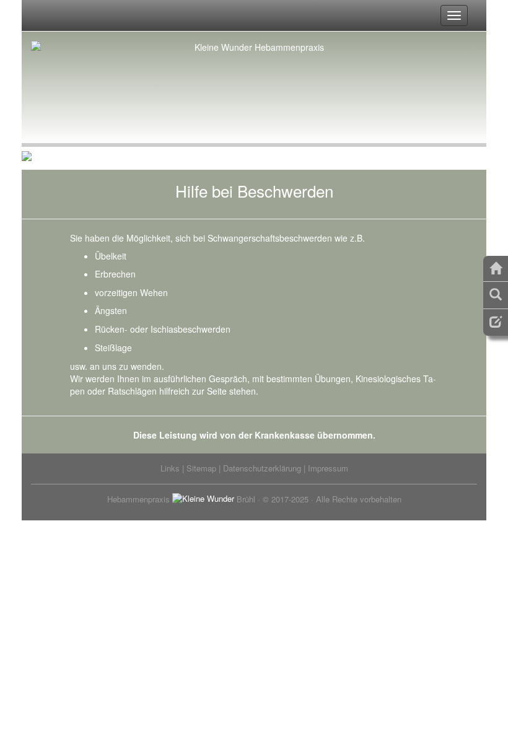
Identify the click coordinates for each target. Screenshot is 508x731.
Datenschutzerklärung (262, 468)
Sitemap (201, 468)
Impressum (328, 468)
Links (170, 468)
